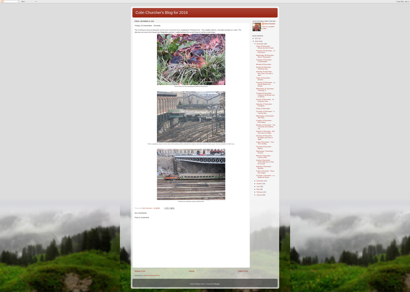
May (258, 189)
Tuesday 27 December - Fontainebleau (264, 60)
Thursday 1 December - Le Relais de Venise (265, 176)
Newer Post (140, 271)
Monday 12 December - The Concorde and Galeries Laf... (265, 126)
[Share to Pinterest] (173, 208)
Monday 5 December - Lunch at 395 (263, 156)
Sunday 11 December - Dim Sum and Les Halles (265, 132)
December (260, 44)
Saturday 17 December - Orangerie (264, 105)
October (259, 183)
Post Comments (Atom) (152, 275)
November (260, 181)
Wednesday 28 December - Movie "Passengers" (265, 56)
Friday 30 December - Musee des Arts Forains (265, 47)
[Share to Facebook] (171, 208)
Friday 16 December (263, 108)
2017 (257, 38)
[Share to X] (169, 208)
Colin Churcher (269, 24)
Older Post (243, 271)
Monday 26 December (263, 64)
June (258, 186)
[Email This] (165, 208)
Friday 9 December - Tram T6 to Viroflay (265, 143)
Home (191, 271)
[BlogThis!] (167, 208)
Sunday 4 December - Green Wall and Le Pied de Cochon (265, 161)
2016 (257, 41)
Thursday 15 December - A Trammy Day (265, 112)
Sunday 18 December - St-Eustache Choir (265, 100)
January (259, 195)
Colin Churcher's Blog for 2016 (162, 12)
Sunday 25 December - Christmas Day (264, 68)
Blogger (217, 284)
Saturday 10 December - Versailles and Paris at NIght (264, 137)
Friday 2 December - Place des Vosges (265, 172)
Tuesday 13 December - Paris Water (264, 121)
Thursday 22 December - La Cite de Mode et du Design (265, 84)
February (260, 192)
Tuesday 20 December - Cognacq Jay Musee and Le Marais (265, 95)
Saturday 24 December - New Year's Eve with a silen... (264, 73)
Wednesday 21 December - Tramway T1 (265, 89)
